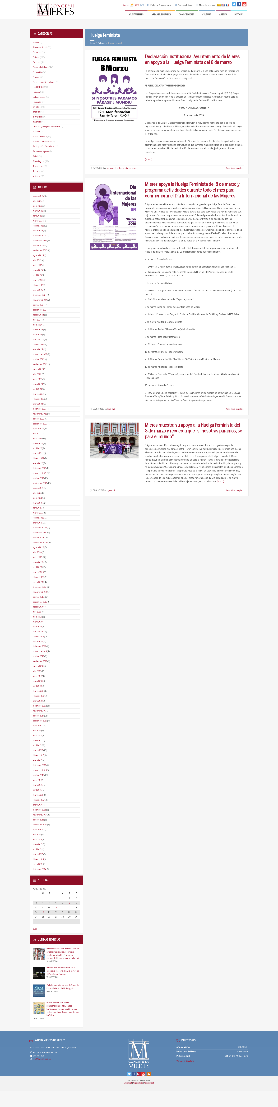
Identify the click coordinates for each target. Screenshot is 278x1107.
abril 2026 (37, 216)
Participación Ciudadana (43, 147)
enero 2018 (37, 701)
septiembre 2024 (40, 310)
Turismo (36, 171)
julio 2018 (37, 671)
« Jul (35, 929)
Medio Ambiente (39, 137)
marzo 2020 (38, 572)
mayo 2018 (37, 681)
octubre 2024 (39, 305)
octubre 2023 (38, 359)
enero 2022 (38, 463)
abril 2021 (37, 508)
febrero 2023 (38, 399)
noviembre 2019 (40, 592)
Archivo (36, 43)
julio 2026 (37, 201)
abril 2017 (37, 745)
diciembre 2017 (39, 706)
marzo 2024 (38, 340)
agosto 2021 (38, 488)
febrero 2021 (38, 518)
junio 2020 (37, 557)
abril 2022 (37, 449)
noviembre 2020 (40, 533)
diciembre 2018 (39, 646)
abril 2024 (37, 335)
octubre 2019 (38, 597)
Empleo (36, 77)
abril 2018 (37, 686)
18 (43, 912)
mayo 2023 (38, 384)
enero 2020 (38, 582)
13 (56, 908)
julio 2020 (37, 552)
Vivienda (36, 176)
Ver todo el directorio (185, 1061)
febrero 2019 (38, 637)
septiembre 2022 (40, 424)
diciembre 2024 (40, 295)
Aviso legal (128, 1083)
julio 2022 (37, 434)
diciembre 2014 (39, 869)
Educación (37, 72)
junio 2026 (37, 206)
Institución (120, 168)
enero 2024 (38, 350)
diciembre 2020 (40, 528)
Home (92, 43)
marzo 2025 (38, 280)
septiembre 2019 (40, 602)
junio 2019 (37, 617)
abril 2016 (37, 790)
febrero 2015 (38, 859)
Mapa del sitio (138, 1083)
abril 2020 (37, 567)
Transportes (38, 166)
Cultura (36, 58)
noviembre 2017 (39, 711)
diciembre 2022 (39, 409)
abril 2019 (37, 627)
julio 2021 (37, 493)
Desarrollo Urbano (40, 67)
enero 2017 (37, 760)
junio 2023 (37, 379)
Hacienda (37, 102)
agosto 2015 (38, 830)
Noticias (101, 43)
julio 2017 (37, 731)
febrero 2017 (38, 755)
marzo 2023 (38, 394)
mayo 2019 (38, 622)
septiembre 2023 (40, 364)
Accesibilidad (149, 1083)
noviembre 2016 (40, 770)
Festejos (36, 92)
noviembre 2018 (40, 651)
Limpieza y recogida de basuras (46, 127)
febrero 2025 (38, 285)
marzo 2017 (38, 750)
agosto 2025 (38, 255)
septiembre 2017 (40, 721)
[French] (227, 5)
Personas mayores (41, 152)
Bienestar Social (40, 48)
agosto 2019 (38, 607)
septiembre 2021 (40, 483)
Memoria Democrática (42, 142)
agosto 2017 (38, 726)
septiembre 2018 (40, 661)
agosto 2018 (38, 666)
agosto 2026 (38, 196)
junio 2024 (37, 325)
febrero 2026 (38, 226)
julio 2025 (37, 260)
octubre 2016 (38, 775)
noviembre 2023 (40, 354)
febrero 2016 (38, 800)
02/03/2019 (98, 409)
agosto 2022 (38, 429)
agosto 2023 (38, 369)
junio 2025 (37, 265)
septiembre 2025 (40, 251)
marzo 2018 (38, 691)
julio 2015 (37, 835)
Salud (35, 156)
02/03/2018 (98, 491)
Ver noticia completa (235, 168)
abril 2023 (37, 389)
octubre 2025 (38, 246)
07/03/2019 (98, 168)
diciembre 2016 (39, 765)
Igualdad (111, 168)
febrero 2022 (38, 458)
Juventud (37, 122)
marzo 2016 (38, 795)
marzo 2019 (38, 632)
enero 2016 (37, 805)
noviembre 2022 (40, 414)
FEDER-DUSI (38, 87)
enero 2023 (38, 404)
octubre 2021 (38, 478)
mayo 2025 (38, 270)
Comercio (37, 53)
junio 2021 (37, 498)
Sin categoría (131, 168)
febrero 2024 (38, 345)
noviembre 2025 (40, 241)
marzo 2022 (38, 453)
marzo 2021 (38, 513)
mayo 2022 (38, 444)
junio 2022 (37, 439)
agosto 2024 (38, 315)
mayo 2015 (37, 844)
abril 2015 (37, 849)
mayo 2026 (38, 211)
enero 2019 (38, 642)
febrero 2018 (38, 696)
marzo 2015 (38, 854)
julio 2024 (37, 320)
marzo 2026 (38, 221)
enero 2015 (37, 864)
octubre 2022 (38, 419)
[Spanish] (219, 5)
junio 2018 (37, 676)
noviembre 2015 (39, 815)
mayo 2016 (37, 785)
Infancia (36, 112)
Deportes (36, 62)
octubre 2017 (38, 716)
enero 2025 (38, 290)
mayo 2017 (37, 741)
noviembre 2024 (40, 300)
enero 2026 (38, 231)
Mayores (36, 132)
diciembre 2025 (39, 236)
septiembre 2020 (40, 543)
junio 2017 (37, 736)
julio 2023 (37, 374)
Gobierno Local (39, 97)
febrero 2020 (38, 577)
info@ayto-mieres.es (42, 1059)
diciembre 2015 (39, 810)
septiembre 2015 (40, 825)
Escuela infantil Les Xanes (44, 82)
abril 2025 (37, 275)
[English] (223, 5)
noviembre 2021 (40, 473)
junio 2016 (37, 780)
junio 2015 (37, 840)
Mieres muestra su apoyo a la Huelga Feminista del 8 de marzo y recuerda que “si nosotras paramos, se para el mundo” (193, 431)
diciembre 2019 (39, 587)
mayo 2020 (38, 562)
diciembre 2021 (39, 468)
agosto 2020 (38, 547)
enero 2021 (37, 523)
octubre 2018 (38, 656)
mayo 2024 (38, 330)
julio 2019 (37, 612)
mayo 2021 (37, 503)
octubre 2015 (38, 820)
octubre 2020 (39, 538)
